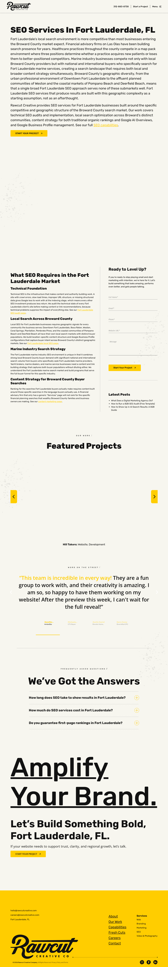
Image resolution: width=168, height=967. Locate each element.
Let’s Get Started (131, 907)
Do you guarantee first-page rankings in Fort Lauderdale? (75, 723)
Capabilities (117, 927)
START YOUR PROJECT (27, 133)
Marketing (141, 928)
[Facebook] (148, 962)
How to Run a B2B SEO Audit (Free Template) (133, 403)
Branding (141, 924)
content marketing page (50, 401)
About (113, 916)
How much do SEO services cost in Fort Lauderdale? (71, 710)
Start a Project (140, 7)
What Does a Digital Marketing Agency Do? (132, 400)
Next (154, 496)
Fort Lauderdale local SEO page (42, 343)
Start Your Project (122, 367)
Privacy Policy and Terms (60, 962)
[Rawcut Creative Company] (19, 7)
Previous (13, 496)
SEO (139, 932)
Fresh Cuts (117, 932)
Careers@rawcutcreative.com (24, 915)
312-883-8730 (121, 7)
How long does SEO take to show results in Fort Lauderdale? (77, 698)
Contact (115, 943)
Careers (115, 938)
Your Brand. (83, 782)
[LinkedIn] (155, 962)
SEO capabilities (105, 125)
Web (139, 920)
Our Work (115, 921)
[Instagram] (142, 962)
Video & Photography (147, 936)
